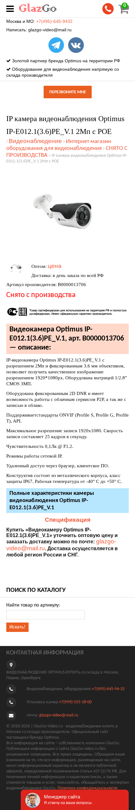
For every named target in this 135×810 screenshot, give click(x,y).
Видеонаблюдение (35, 141)
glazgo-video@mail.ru (50, 29)
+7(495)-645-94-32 (108, 689)
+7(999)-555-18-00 (75, 702)
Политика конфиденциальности (87, 788)
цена (55, 266)
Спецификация (67, 519)
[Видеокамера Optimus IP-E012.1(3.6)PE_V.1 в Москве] (64, 213)
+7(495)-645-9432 (54, 21)
